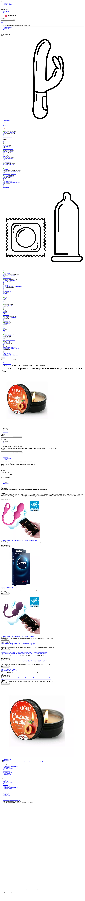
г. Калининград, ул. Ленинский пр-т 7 (11, 800)
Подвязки (5, 319)
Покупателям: (4, 778)
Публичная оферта (7, 788)
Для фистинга (6, 178)
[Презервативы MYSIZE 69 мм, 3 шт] (9, 669)
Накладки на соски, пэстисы (9, 317)
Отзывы (5, 459)
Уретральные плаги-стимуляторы (10, 347)
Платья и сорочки (7, 303)
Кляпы (4, 328)
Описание (5, 457)
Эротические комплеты (8, 288)
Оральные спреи (7, 278)
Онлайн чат (3, 22)
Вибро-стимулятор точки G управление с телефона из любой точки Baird (17, 644)
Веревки (5, 325)
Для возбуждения (16, 182)
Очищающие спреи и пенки (9, 280)
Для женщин (6, 187)
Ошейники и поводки (8, 335)
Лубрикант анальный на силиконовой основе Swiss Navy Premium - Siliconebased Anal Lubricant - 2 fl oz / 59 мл (26, 679)
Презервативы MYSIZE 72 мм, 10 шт (9, 587)
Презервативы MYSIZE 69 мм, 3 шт (9, 670)
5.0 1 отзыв (3, 439)
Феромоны (5, 285)
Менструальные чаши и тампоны (10, 275)
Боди (4, 300)
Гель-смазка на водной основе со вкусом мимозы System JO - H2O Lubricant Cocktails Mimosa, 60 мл (23, 661)
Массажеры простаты (8, 151)
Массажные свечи (7, 353)
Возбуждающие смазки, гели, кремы (11, 171)
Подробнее (26, 892)
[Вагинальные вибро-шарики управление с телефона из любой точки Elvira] (20, 635)
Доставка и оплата (7, 4)
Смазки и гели (14, 159)
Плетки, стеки (6, 337)
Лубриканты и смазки (8, 768)
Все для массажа (15, 348)
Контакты (5, 5)
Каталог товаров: (4, 764)
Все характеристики (7, 444)
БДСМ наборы (6, 323)
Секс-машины (6, 146)
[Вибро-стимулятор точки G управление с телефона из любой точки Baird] (18, 643)
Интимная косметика (8, 775)
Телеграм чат (6, 29)
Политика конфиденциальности (10, 766)
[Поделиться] (1, 438)
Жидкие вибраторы (7, 181)
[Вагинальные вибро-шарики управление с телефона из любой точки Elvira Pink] (20, 539)
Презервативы (6, 771)
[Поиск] (15, 359)
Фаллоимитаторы (7, 130)
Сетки (4, 298)
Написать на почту (7, 27)
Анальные (5, 169)
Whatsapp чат (6, 28)
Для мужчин (6, 184)
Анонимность (6, 3)
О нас (4, 780)
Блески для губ (6, 273)
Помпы (5, 144)
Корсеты (5, 307)
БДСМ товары (6, 773)
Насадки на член (7, 153)
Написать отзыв (4, 488)
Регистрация (6, 12)
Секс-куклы (6, 156)
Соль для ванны (6, 282)
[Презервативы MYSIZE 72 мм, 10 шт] (20, 586)
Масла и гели (6, 350)
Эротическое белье (17, 286)
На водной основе (7, 162)
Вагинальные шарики (8, 149)
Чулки (4, 296)
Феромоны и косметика (20, 270)
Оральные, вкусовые (8, 166)
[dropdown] (1, 1)
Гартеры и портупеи (7, 305)
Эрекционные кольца (8, 158)
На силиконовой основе (8, 164)
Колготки (5, 293)
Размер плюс (6, 315)
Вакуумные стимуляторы (9, 132)
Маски (4, 330)
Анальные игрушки (7, 137)
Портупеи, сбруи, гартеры (9, 340)
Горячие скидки (15, 355)
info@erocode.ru (6, 795)
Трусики (5, 312)
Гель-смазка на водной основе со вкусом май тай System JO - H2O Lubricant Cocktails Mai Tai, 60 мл (23, 653)
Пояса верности (6, 342)
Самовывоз (5, 6)
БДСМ (8, 321)
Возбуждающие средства (8, 769)
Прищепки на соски (7, 344)
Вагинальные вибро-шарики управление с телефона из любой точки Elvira (17, 636)
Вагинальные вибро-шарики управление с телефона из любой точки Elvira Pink (19, 540)
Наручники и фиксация (8, 332)
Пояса (4, 310)
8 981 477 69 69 (4, 21)
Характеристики (7, 458)
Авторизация (6, 11)
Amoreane (5, 432)
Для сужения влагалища (8, 176)
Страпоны (5, 141)
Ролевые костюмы (7, 291)
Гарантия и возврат (7, 782)
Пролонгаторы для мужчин (9, 174)
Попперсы (11, 354)
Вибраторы (5, 125)
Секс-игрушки (6, 767)
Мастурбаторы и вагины (8, 134)
